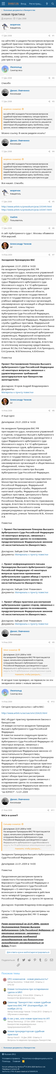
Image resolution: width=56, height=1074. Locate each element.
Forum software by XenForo (24, 1067)
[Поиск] (52, 3)
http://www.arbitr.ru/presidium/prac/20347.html (26, 209)
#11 (53, 810)
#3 (53, 101)
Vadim (13, 216)
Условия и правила (11, 1058)
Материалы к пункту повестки (31, 554)
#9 (53, 642)
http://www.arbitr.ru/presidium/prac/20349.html (26, 206)
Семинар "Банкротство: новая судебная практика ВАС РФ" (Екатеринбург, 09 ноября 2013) (29, 1005)
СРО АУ (10, 984)
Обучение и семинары (18, 1014)
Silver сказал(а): (10, 650)
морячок (8, 18)
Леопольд (16, 66)
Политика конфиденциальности (37, 1058)
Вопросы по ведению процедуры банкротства (29, 1040)
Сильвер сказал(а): (12, 824)
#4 (53, 151)
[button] (3, 4)
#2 (53, 78)
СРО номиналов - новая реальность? (27, 978)
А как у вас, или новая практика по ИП (28, 1018)
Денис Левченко (19, 90)
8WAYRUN (34, 1071)
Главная (16, 1061)
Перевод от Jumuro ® (10, 1069)
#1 (53, 35)
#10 (53, 701)
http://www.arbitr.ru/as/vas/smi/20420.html (24, 712)
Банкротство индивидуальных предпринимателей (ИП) (21, 1025)
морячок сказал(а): (12, 109)
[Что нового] (47, 3)
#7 (53, 254)
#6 (53, 228)
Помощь (6, 1061)
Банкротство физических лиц (21, 998)
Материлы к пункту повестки (17, 392)
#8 (53, 410)
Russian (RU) (10, 1054)
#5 (53, 201)
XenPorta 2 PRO (8, 1071)
